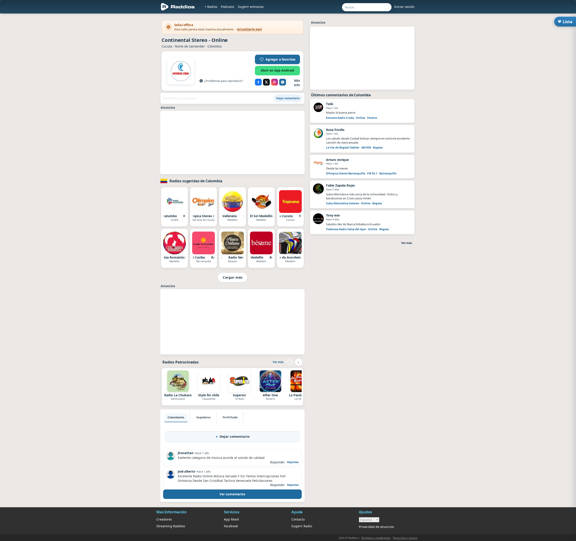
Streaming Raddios (170, 526)
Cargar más (232, 277)
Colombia (214, 46)
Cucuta (167, 46)
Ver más (278, 362)
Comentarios (176, 417)
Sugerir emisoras (251, 7)
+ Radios (211, 7)
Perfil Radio (230, 417)
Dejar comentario (287, 98)
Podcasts (227, 7)
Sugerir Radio (301, 526)
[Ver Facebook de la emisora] (258, 82)
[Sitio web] (282, 82)
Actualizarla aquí (249, 29)
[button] (277, 59)
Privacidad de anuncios (376, 527)
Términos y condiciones (375, 538)
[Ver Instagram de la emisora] (274, 82)
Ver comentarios (232, 494)
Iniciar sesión (404, 7)
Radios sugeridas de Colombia (195, 180)
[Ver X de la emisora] (266, 82)
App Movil (231, 519)
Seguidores (203, 417)
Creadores (164, 519)
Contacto (298, 519)
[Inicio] (178, 7)
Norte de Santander (190, 46)
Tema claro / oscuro (405, 538)
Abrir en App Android (277, 70)
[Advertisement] (232, 142)
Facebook (231, 526)
